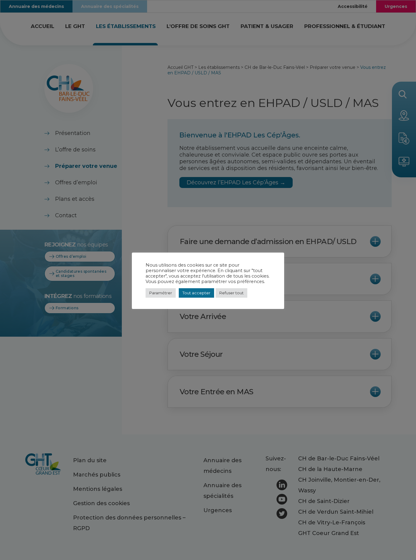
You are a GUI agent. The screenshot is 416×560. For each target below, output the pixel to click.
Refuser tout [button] (231, 292)
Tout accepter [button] (196, 292)
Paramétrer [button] (160, 292)
